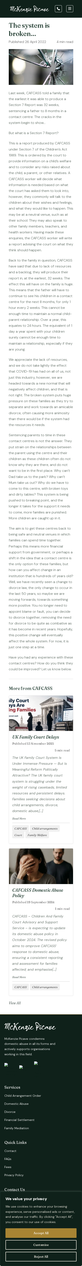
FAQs (7, 1159)
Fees (7, 1167)
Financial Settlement (19, 1120)
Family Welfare (37, 835)
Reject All (41, 1257)
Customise (41, 1245)
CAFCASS (20, 828)
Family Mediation (16, 1128)
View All (15, 1003)
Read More (19, 818)
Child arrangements (45, 828)
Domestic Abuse (16, 1104)
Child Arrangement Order (22, 1096)
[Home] (29, 10)
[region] (41, 1229)
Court (18, 835)
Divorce (10, 1112)
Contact (10, 1151)
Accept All (40, 1233)
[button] (59, 8)
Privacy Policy (14, 1175)
